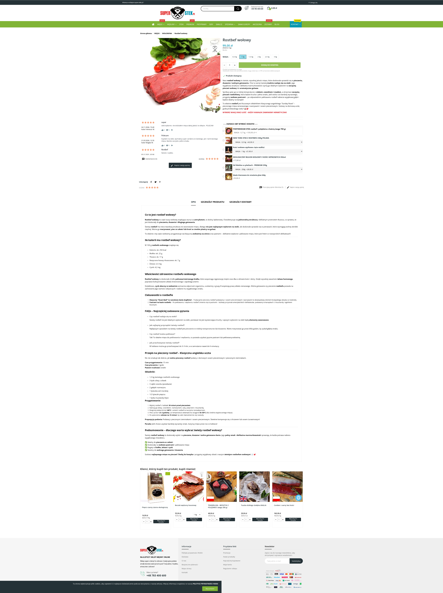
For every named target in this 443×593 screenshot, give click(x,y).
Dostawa (185, 557)
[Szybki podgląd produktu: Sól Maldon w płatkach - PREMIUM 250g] (228, 167)
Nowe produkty (229, 557)
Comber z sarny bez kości (284, 505)
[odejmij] (224, 65)
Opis (193, 202)
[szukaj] (238, 8)
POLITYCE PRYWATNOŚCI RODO (205, 584)
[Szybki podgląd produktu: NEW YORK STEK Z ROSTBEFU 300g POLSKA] (228, 140)
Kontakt (185, 572)
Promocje (226, 553)
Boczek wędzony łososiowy (185, 505)
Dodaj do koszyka (269, 65)
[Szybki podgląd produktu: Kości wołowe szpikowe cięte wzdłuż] (228, 149)
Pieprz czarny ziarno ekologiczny (155, 507)
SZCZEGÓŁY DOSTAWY (240, 202)
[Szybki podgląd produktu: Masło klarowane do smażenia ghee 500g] (228, 176)
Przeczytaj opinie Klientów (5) (273, 187)
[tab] (193, 202)
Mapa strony (186, 568)
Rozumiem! (210, 589)
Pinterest (160, 182)
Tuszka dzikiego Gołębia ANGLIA (253, 505)
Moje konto (227, 564)
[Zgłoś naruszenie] (172, 130)
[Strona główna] (153, 24)
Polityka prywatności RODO (192, 553)
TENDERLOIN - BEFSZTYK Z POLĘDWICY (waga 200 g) (218, 506)
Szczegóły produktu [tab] (212, 202)
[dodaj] (234, 65)
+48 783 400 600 (257, 9)
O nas (184, 561)
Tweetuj (155, 182)
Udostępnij (151, 182)
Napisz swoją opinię (182, 165)
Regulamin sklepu (230, 568)
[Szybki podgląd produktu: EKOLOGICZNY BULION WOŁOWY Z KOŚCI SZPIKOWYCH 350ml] (228, 158)
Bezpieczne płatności (190, 564)
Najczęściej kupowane (231, 561)
